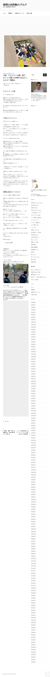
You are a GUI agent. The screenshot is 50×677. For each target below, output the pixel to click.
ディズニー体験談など (35, 222)
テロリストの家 (8, 242)
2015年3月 (33, 639)
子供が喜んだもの (34, 234)
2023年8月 (33, 391)
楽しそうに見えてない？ (36, 269)
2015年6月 (33, 632)
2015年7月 (33, 630)
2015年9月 (33, 625)
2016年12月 (33, 588)
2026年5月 (33, 309)
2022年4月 (33, 430)
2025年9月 (33, 329)
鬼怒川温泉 (33, 261)
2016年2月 (33, 612)
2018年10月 (33, 533)
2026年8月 (33, 302)
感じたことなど (34, 239)
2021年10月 (33, 445)
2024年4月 (33, 371)
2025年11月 (33, 324)
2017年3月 (33, 580)
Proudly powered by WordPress (9, 673)
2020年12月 (33, 469)
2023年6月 (33, 396)
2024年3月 (33, 373)
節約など (33, 252)
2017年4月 (33, 578)
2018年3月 (33, 551)
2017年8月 (33, 568)
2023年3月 (33, 403)
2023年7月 (33, 393)
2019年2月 (33, 524)
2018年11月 (33, 531)
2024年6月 (33, 366)
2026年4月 (33, 312)
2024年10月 (33, 356)
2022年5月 (33, 428)
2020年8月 (33, 479)
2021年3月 (33, 462)
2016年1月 (33, 615)
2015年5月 (33, 634)
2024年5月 (33, 368)
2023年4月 (33, 400)
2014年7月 (33, 659)
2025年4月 (33, 341)
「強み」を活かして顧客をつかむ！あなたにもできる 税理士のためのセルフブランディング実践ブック (15, 292)
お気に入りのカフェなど (36, 210)
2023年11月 (33, 383)
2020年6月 (33, 484)
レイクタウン (34, 227)
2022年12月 (33, 410)
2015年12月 (33, 617)
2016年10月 (33, 593)
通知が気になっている (35, 274)
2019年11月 (33, 501)
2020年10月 (33, 474)
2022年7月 (33, 423)
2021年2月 (33, 465)
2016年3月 (33, 610)
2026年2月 (33, 317)
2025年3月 (33, 344)
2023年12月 (33, 381)
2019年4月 (33, 519)
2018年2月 (33, 553)
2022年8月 (33, 420)
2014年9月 (33, 654)
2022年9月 (33, 418)
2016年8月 (33, 597)
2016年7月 (33, 600)
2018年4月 (33, 548)
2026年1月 (33, 319)
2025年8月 (33, 332)
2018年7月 (33, 541)
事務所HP (10, 13)
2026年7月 (33, 304)
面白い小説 (33, 259)
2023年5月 (33, 398)
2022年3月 (33, 433)
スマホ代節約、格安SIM (36, 217)
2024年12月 (33, 351)
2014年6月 (33, 662)
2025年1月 (33, 349)
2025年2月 (33, 346)
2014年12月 (33, 647)
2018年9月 (33, 536)
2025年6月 (33, 336)
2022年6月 (33, 425)
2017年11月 (33, 561)
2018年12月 (33, 529)
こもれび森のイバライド (36, 212)
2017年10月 (33, 563)
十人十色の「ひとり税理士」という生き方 (13, 298)
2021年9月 (33, 447)
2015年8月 (33, 627)
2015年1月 (33, 644)
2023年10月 (33, 386)
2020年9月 (33, 477)
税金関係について (34, 249)
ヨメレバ (38, 194)
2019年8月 (33, 509)
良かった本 (7, 421)
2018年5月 (33, 546)
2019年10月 (33, 504)
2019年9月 (33, 506)
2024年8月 (33, 361)
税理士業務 (33, 244)
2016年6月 (33, 602)
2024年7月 (33, 364)
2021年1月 (33, 467)
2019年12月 (33, 499)
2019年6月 (33, 514)
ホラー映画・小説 (34, 225)
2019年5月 (33, 516)
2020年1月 (33, 497)
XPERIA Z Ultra (34, 207)
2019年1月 (33, 526)
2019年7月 (33, 511)
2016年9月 (33, 595)
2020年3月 (33, 492)
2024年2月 (33, 376)
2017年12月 (33, 558)
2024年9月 (33, 359)
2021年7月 (33, 452)
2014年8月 (33, 657)
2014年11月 (33, 649)
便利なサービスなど (35, 229)
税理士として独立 (34, 242)
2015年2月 (33, 642)
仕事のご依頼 (29, 13)
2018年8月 (33, 538)
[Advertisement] (25, 25)
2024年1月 (33, 378)
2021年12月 (33, 440)
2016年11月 (33, 590)
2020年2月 (33, 494)
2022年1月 (33, 437)
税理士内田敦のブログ (15, 4)
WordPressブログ (34, 205)
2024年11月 (33, 354)
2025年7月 (33, 334)
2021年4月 (33, 460)
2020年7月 (33, 482)
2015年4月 (33, 637)
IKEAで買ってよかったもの (36, 202)
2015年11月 (33, 620)
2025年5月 (33, 339)
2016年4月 (33, 607)
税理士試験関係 (34, 247)
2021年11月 (33, 442)
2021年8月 (33, 450)
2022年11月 (33, 413)
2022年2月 (33, 435)
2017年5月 (33, 575)
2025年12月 (33, 322)
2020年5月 (33, 487)
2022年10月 (33, 415)
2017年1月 (33, 585)
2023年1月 (33, 408)
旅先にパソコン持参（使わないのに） (39, 277)
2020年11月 (33, 472)
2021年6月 (33, 455)
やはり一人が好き (34, 279)
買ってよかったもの (35, 257)
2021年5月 (33, 457)
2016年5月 (33, 605)
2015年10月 (33, 622)
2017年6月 (33, 573)
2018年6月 (33, 543)
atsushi (12, 73)
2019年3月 (33, 521)
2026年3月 (33, 314)
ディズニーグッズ (34, 220)
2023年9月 (33, 388)
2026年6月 (33, 307)
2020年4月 (33, 489)
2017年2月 (33, 583)
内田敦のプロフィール (19, 13)
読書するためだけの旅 (35, 272)
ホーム (4, 13)
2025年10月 (33, 327)
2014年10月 (33, 652)
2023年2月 (33, 405)
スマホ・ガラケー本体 (35, 215)
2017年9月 (33, 565)
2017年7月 (33, 570)
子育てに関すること (35, 237)
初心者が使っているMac (36, 232)
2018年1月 (33, 556)
